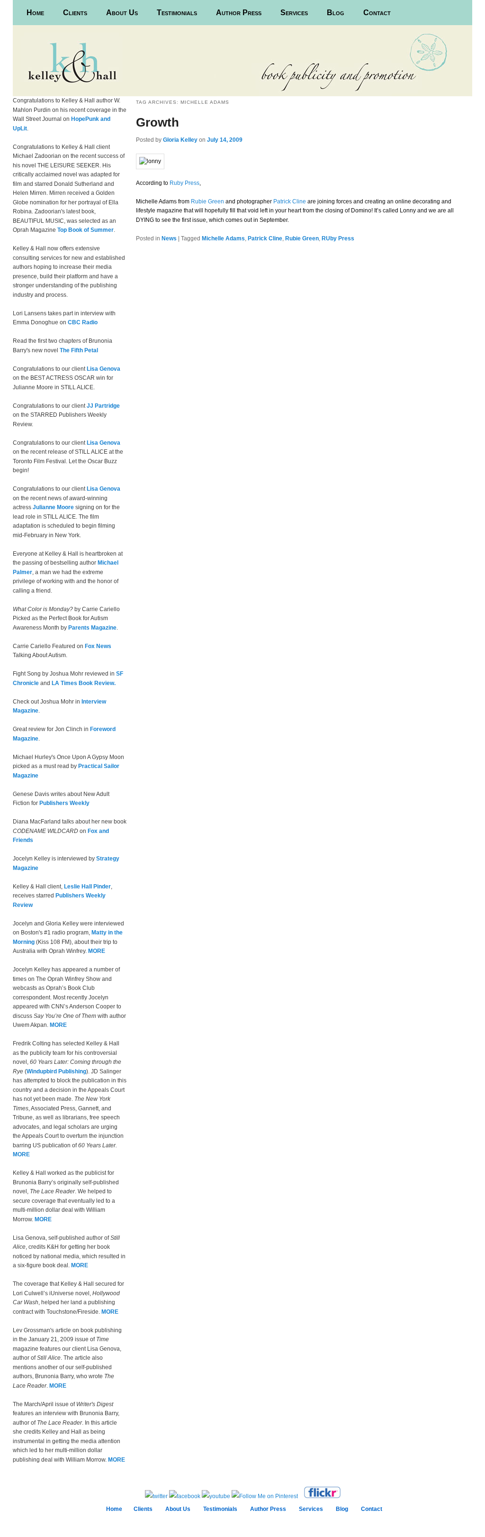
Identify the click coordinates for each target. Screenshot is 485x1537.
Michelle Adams (223, 238)
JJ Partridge (103, 406)
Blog (335, 13)
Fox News (98, 646)
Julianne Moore (53, 507)
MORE (96, 951)
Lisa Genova (103, 369)
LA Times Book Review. (84, 683)
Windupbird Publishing (56, 1071)
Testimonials (177, 13)
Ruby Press (184, 183)
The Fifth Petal (79, 350)
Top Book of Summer (85, 230)
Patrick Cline (289, 201)
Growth (157, 122)
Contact (377, 13)
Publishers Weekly (64, 803)
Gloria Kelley (180, 140)
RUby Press (338, 238)
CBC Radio (83, 322)
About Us (122, 13)
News (169, 238)
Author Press (238, 13)
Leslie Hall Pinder (87, 886)
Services (294, 13)
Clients (75, 13)
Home (35, 13)
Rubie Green (207, 201)
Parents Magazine (92, 627)
